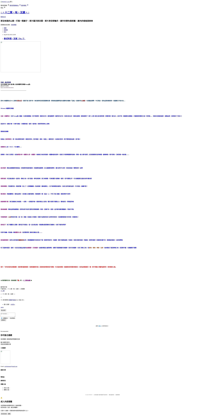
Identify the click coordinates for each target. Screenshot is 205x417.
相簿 (5, 28)
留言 (14, 300)
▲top (2, 307)
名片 (5, 32)
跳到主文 (3, 17)
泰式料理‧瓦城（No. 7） (14, 39)
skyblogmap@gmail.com (11, 366)
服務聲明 (118, 394)
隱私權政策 (111, 394)
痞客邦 (11, 300)
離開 (9, 413)
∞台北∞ (13, 304)
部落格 (6, 30)
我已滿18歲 (4, 413)
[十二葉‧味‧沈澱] (5, 363)
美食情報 (13, 24)
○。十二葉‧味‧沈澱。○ (15, 12)
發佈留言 (3, 320)
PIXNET (90, 394)
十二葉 (2, 291)
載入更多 (3, 310)
